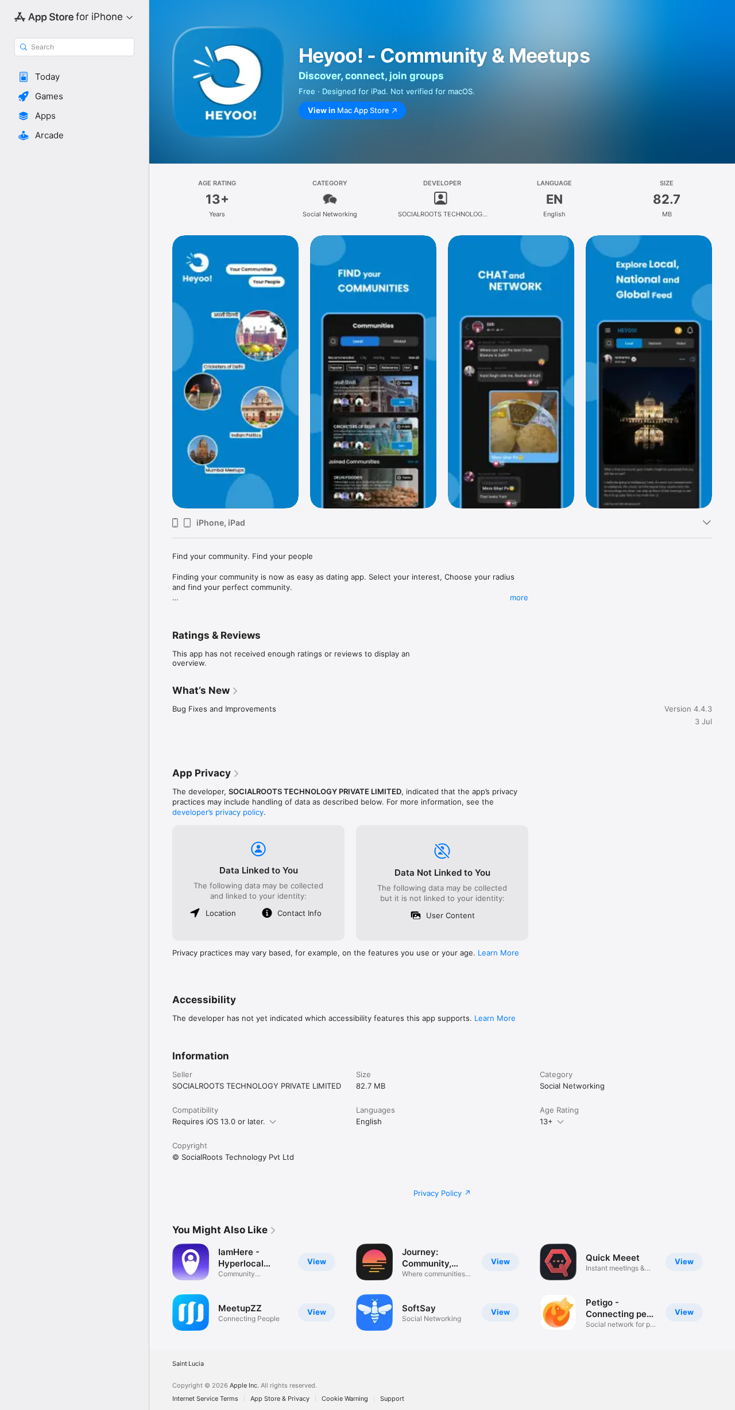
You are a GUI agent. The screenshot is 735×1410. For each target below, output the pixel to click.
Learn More (498, 952)
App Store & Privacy (280, 1399)
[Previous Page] (161, 372)
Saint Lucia (188, 1364)
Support (392, 1399)
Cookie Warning (345, 1399)
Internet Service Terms (205, 1399)
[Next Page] (723, 372)
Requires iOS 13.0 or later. (218, 1121)
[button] (74, 77)
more (519, 597)
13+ (546, 1121)
